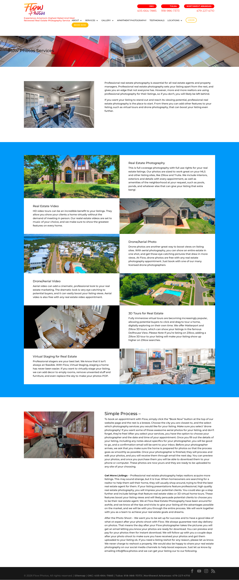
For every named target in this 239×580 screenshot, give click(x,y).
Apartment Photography (131, 20)
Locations (173, 20)
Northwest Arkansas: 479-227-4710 (167, 575)
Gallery (106, 20)
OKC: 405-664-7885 (100, 575)
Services (90, 20)
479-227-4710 (200, 8)
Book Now (80, 25)
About (75, 20)
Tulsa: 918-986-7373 (128, 575)
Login (191, 20)
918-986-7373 (170, 8)
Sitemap (80, 575)
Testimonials (157, 20)
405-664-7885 (147, 8)
